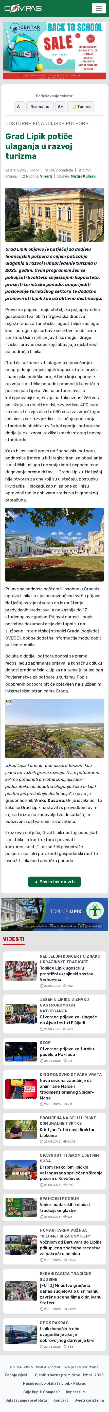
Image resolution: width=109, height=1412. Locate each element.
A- (19, 106)
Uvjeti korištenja (89, 1400)
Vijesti (46, 176)
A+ (60, 106)
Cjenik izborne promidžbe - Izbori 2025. (69, 1375)
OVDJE (12, 638)
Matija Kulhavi (83, 176)
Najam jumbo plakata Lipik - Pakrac (54, 1383)
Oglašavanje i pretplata (26, 1400)
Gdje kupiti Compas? (41, 1392)
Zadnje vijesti (17, 1375)
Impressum (76, 1392)
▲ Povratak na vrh (54, 881)
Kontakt (60, 1400)
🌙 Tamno (81, 106)
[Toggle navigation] (99, 8)
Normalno (40, 106)
